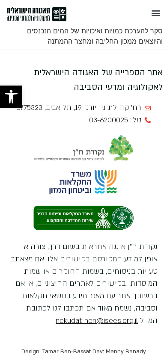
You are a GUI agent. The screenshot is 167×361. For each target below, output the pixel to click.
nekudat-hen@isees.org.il (97, 320)
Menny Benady (126, 351)
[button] (11, 97)
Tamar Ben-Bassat (66, 351)
